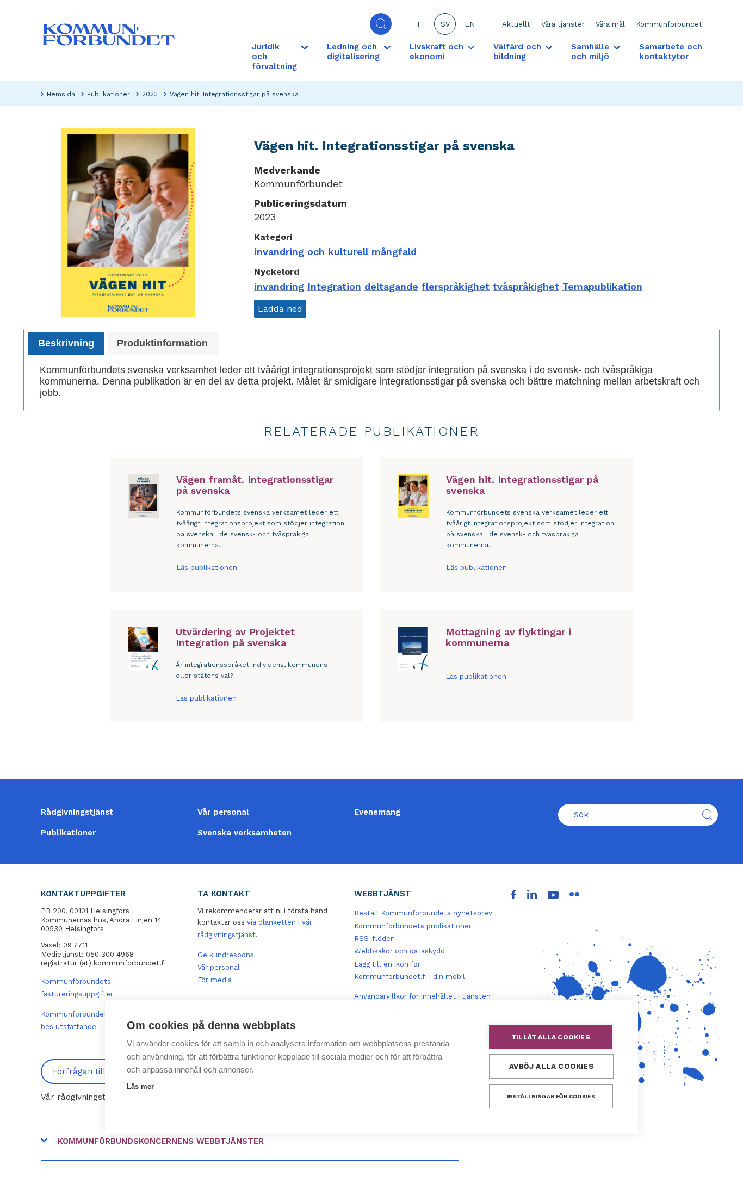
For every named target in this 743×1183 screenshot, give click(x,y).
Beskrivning (66, 343)
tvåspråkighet (526, 286)
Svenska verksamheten (244, 833)
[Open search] (381, 24)
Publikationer (108, 94)
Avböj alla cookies (551, 1066)
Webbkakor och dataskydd (399, 951)
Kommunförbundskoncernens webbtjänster (161, 1141)
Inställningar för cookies (551, 1096)
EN (470, 24)
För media (214, 980)
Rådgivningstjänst (77, 812)
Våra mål (610, 24)
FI (420, 24)
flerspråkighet (456, 286)
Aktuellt (516, 24)
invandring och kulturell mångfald (335, 251)
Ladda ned (280, 309)
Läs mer (140, 1086)
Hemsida (61, 94)
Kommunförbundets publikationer (413, 926)
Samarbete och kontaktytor (670, 51)
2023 (150, 94)
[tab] (66, 343)
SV (445, 24)
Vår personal (223, 812)
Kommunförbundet (669, 24)
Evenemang (377, 812)
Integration (334, 286)
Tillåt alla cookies (550, 1037)
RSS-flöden (374, 938)
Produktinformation (162, 343)
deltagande (391, 286)
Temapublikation (602, 286)
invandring (279, 286)
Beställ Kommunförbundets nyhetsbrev (423, 913)
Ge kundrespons (225, 955)
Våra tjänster (563, 24)
